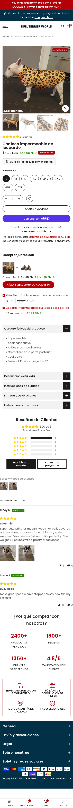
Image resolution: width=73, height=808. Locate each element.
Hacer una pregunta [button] (51, 464)
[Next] (67, 79)
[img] (8, 518)
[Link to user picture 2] (26, 553)
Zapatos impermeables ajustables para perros (37, 308)
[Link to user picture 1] (8, 553)
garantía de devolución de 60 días (49, 237)
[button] (11, 137)
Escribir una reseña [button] (21, 464)
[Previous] (6, 79)
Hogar (6, 37)
